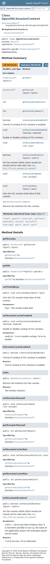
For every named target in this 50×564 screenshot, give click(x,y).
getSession (28, 90)
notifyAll (30, 221)
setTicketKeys (29, 186)
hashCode (7, 221)
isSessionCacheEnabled (34, 120)
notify (18, 221)
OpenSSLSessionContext (18, 8)
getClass (38, 218)
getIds (25, 78)
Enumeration (9, 78)
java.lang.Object (10, 23)
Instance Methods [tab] (31, 65)
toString (7, 225)
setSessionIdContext (33, 155)
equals (15, 218)
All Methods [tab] (10, 65)
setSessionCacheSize (33, 143)
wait (17, 225)
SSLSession (8, 90)
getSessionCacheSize (33, 102)
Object (14, 42)
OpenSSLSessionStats (13, 202)
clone (5, 218)
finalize (26, 218)
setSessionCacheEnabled (34, 130)
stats (25, 202)
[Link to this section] (29, 58)
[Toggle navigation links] (3, 3)
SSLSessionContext (13, 33)
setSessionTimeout (31, 174)
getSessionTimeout (31, 111)
